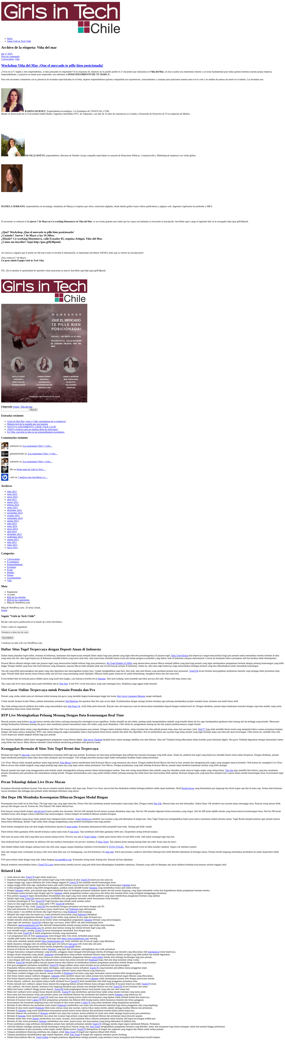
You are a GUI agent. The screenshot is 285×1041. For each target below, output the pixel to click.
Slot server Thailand (92, 739)
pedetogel (49, 954)
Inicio (9, 38)
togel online (72, 826)
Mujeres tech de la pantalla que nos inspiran (27, 424)
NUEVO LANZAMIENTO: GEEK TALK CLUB (31, 426)
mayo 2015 (12, 497)
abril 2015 (12, 499)
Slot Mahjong (71, 701)
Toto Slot (63, 683)
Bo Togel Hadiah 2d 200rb (119, 663)
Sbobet (35, 1018)
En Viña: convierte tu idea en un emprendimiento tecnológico (35, 432)
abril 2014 (12, 531)
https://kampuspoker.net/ (53, 941)
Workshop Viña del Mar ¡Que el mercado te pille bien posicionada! (52, 65)
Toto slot (229, 770)
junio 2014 (12, 526)
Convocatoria (7, 59)
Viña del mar (26, 406)
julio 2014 (12, 523)
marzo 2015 (12, 502)
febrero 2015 (13, 505)
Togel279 (23, 895)
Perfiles (10, 572)
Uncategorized (14, 578)
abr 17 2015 (6, 53)
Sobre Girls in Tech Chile (19, 41)
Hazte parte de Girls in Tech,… (31, 469)
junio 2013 (12, 545)
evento (16, 406)
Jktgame (102, 678)
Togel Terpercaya (83, 819)
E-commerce (13, 562)
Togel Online (90, 836)
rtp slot (33, 721)
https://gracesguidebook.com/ (75, 938)
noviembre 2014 (14, 513)
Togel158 (193, 671)
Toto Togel (95, 1026)
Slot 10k (158, 803)
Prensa (10, 575)
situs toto (26, 755)
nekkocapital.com (32, 928)
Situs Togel (103, 842)
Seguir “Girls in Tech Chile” (18, 616)
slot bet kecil (40, 811)
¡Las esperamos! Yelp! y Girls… (37, 446)
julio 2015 (12, 491)
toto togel (74, 831)
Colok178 (43, 997)
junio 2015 (12, 494)
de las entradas (16, 597)
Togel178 (30, 877)
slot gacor (73, 944)
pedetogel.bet (42, 936)
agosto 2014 (13, 521)
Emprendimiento (15, 564)
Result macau (188, 788)
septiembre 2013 (15, 537)
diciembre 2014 (14, 510)
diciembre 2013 (14, 534)
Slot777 (201, 729)
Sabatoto (126, 885)
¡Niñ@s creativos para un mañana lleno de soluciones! (32, 429)
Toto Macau (65, 762)
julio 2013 (12, 542)
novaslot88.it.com (63, 859)
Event (10, 570)
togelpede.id (153, 952)
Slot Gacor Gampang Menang (131, 696)
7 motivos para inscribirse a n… (33, 477)
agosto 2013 (13, 539)
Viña (17, 59)
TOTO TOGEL (116, 847)
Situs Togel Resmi (179, 655)
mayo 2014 (12, 529)
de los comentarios (18, 600)
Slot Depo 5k (74, 706)
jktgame (22, 1016)
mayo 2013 (12, 547)
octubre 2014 (13, 515)
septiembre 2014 (15, 518)
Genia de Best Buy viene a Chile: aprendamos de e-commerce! (36, 421)
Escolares (11, 567)
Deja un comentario (10, 56)
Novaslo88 (69, 946)
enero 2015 (12, 507)
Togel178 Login (45, 864)
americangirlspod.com (28, 925)
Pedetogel (74, 909)
